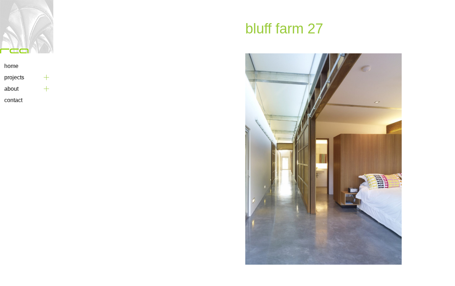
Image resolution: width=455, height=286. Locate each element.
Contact (13, 100)
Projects (14, 77)
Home (11, 66)
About (11, 89)
